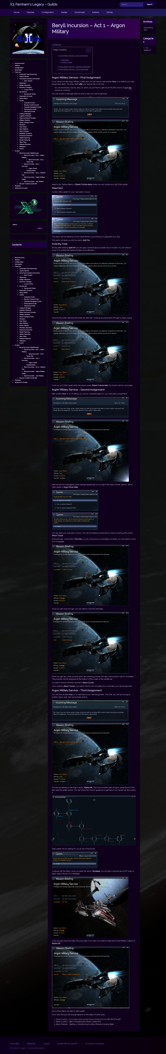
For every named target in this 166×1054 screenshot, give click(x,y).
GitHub (109, 12)
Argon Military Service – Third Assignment (73, 69)
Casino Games (24, 76)
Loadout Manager (25, 114)
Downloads (79, 12)
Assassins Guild (29, 103)
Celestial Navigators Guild (32, 107)
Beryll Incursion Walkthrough (29, 153)
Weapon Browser (25, 144)
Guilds (21, 100)
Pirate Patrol (65, 60)
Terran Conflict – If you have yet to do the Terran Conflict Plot (80, 1019)
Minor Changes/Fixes (26, 122)
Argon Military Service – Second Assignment (74, 67)
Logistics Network (25, 116)
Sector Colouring (24, 140)
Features (30, 12)
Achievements (19, 63)
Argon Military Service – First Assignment (73, 56)
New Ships (23, 127)
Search (15, 224)
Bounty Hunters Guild (31, 105)
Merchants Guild (29, 111)
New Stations (23, 129)
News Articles (24, 131)
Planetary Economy (25, 133)
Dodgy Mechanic (25, 85)
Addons (95, 12)
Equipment (23, 92)
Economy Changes (25, 87)
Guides (64, 12)
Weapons (22, 146)
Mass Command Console (27, 118)
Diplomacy (22, 83)
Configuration (48, 12)
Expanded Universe (25, 96)
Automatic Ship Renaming (28, 74)
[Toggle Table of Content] (87, 50)
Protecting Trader (66, 62)
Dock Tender (28, 81)
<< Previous (56, 45)
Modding (18, 186)
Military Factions (24, 120)
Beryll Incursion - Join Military (34, 181)
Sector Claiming (24, 138)
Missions (22, 124)
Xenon (21, 149)
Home (16, 12)
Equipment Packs (30, 94)
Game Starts (23, 98)
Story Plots (22, 142)
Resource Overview (25, 135)
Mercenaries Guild (30, 109)
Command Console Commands (29, 79)
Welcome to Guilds (21, 188)
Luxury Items (28, 89)
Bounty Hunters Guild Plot (28, 184)
